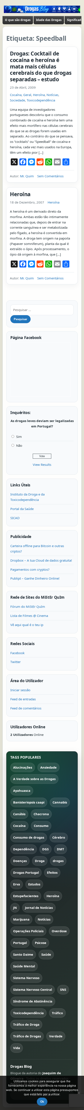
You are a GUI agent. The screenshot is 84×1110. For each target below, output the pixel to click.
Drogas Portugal (26, 872)
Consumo (41, 825)
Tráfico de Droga (26, 1024)
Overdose (59, 931)
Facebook (17, 653)
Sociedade (17, 100)
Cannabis (60, 802)
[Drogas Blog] (42, 9)
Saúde (46, 954)
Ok (42, 1101)
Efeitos (52, 872)
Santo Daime (23, 954)
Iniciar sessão (20, 690)
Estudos (34, 884)
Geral (27, 95)
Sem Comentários (50, 176)
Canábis (19, 814)
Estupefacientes (25, 896)
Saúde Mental (24, 966)
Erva (16, 884)
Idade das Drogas (49, 20)
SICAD (15, 518)
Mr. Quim (27, 176)
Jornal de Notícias (39, 907)
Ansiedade (48, 767)
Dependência (23, 849)
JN (15, 907)
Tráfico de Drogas (27, 1036)
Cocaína (16, 95)
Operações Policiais (28, 931)
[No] (78, 1093)
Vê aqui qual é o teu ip (26, 625)
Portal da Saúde (22, 509)
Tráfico (57, 1013)
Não (19, 445)
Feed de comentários (25, 708)
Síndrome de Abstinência (32, 1001)
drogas (58, 861)
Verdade (55, 1036)
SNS (63, 989)
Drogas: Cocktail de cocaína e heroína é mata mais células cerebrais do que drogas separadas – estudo (41, 66)
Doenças (20, 861)
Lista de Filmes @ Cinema (29, 615)
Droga (40, 861)
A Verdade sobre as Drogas (34, 779)
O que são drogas (18, 20)
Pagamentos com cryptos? (30, 569)
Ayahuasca (21, 790)
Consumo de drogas (28, 837)
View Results (42, 464)
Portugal (20, 942)
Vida (16, 1048)
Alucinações (22, 767)
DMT (60, 849)
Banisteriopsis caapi (28, 802)
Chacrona (41, 814)
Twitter (15, 662)
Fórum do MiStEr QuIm (27, 606)
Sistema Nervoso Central (32, 989)
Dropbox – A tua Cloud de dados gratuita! (41, 560)
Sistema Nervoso (26, 978)
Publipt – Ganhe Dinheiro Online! (34, 578)
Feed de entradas (23, 699)
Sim (19, 436)
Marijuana (21, 919)
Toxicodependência (41, 100)
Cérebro (58, 837)
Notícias (52, 95)
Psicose (40, 942)
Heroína (39, 95)
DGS (45, 849)
